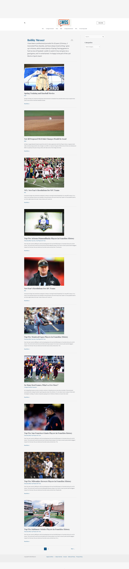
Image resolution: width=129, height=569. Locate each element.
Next (73, 549)
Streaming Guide (83, 28)
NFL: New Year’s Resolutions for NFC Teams (41, 190)
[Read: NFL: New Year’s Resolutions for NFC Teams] (44, 172)
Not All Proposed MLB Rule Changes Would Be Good (45, 139)
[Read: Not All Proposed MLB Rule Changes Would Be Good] (44, 123)
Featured (26, 240)
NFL (43, 28)
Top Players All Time (40, 240)
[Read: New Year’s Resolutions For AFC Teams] (44, 271)
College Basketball (68, 28)
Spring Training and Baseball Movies (39, 93)
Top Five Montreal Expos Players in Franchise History (46, 337)
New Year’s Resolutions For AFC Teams (39, 288)
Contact (65, 556)
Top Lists (33, 240)
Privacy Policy (79, 556)
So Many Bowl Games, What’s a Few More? (41, 385)
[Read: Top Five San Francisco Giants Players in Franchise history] (44, 417)
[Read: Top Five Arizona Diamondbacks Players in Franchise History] (44, 222)
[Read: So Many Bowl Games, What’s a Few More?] (44, 369)
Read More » (27, 103)
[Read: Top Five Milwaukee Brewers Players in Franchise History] (44, 465)
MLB (57, 28)
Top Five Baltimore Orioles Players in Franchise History (47, 529)
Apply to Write (49, 556)
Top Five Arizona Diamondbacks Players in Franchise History (49, 238)
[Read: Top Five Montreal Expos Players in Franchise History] (44, 320)
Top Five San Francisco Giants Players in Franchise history (48, 433)
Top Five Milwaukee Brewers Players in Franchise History (47, 481)
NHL (76, 28)
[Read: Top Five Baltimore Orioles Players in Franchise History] (44, 513)
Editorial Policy (71, 556)
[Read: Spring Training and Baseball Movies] (44, 77)
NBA (61, 28)
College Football (50, 28)
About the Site (58, 556)
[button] (24, 23)
